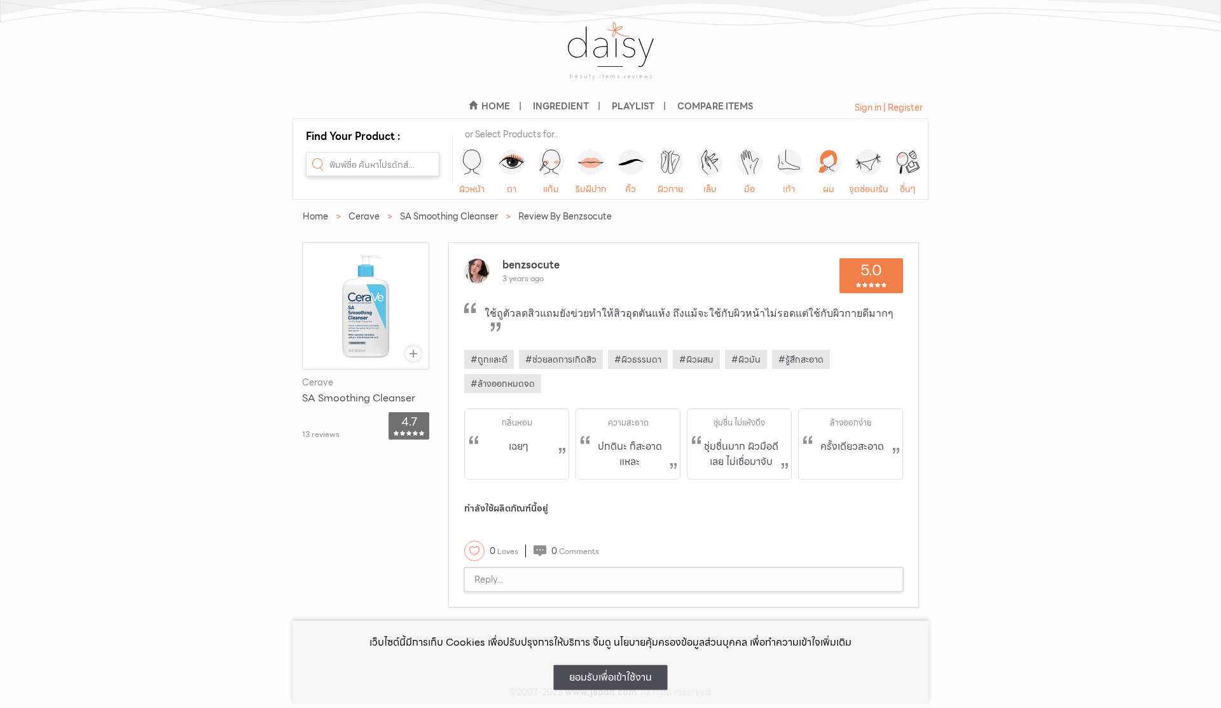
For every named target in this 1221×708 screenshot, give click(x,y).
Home (315, 216)
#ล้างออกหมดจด (503, 384)
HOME (495, 106)
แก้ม (551, 189)
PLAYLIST (633, 106)
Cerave (364, 216)
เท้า (789, 189)
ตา (511, 189)
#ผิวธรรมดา (637, 359)
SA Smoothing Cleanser (449, 216)
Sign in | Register (889, 108)
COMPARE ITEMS (715, 106)
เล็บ (710, 189)
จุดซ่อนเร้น (868, 189)
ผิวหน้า (472, 189)
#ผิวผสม (696, 359)
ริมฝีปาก (591, 189)
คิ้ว (630, 189)
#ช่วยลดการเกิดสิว (561, 359)
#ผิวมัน (746, 359)
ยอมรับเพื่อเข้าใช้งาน (610, 677)
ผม (828, 189)
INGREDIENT (561, 106)
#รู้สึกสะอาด (801, 359)
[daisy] (610, 58)
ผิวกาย (670, 189)
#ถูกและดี (489, 359)
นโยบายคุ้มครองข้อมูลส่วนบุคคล (680, 642)
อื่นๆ (908, 189)
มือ (749, 189)
